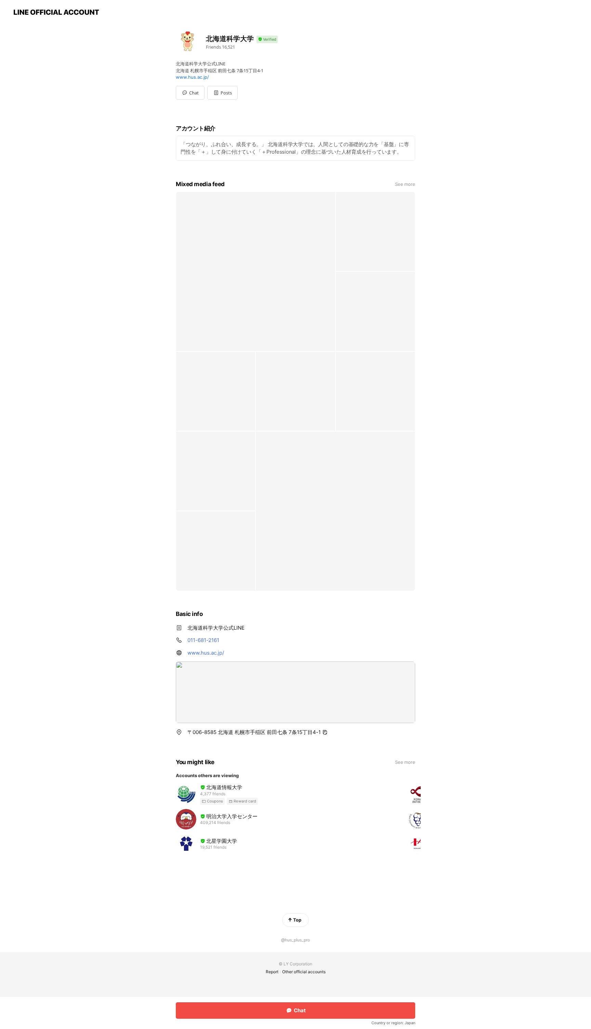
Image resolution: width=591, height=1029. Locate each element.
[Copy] (325, 732)
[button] (222, 93)
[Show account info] (267, 39)
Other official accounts (304, 971)
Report (272, 971)
